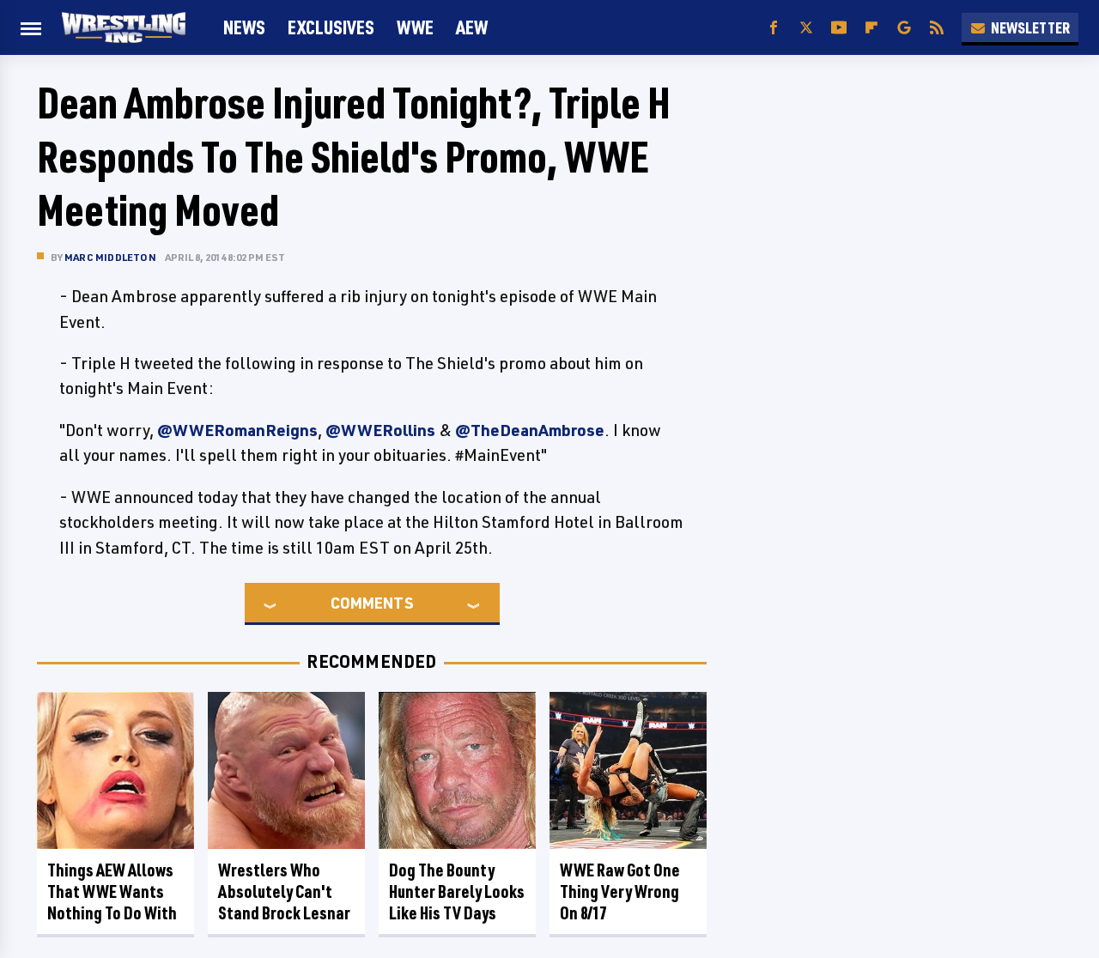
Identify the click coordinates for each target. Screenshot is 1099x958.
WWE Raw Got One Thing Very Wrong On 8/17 (620, 891)
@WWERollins (380, 430)
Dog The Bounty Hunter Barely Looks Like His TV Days (457, 891)
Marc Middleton (110, 257)
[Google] (904, 28)
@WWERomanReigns (237, 430)
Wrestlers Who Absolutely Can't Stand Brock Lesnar (284, 891)
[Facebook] (773, 28)
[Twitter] (806, 28)
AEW (472, 27)
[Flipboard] (871, 28)
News (244, 27)
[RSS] (936, 28)
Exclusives (331, 27)
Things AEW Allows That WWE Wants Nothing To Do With (112, 891)
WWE (415, 27)
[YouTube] (839, 28)
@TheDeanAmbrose (529, 430)
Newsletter (1030, 27)
